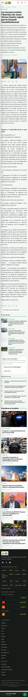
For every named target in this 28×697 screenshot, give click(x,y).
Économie (3, 650)
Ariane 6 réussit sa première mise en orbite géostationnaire (14, 391)
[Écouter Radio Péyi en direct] (18, 2)
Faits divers (4, 625)
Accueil (2, 7)
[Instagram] (9, 562)
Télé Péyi (7, 371)
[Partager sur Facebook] (12, 81)
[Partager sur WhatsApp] (9, 81)
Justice (3, 628)
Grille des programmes (12, 367)
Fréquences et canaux (6, 669)
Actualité (3, 655)
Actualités (8, 7)
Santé (2, 639)
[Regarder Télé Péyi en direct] (21, 2)
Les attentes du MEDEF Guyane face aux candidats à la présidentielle (15, 396)
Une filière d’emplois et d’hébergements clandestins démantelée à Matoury (15, 386)
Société (3, 636)
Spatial (3, 658)
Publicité (3, 675)
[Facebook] (6, 562)
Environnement (5, 652)
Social (2, 633)
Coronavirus (4, 647)
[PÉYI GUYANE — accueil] (8, 2)
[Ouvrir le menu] (2, 2)
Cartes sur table (11, 693)
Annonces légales (5, 667)
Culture (3, 641)
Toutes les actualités (11, 310)
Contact (3, 672)
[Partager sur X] (16, 81)
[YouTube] (2, 562)
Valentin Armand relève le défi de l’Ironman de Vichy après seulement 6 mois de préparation (14, 402)
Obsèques (3, 664)
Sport (2, 631)
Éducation (3, 644)
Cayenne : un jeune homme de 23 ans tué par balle (15, 381)
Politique (14, 7)
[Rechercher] (25, 2)
